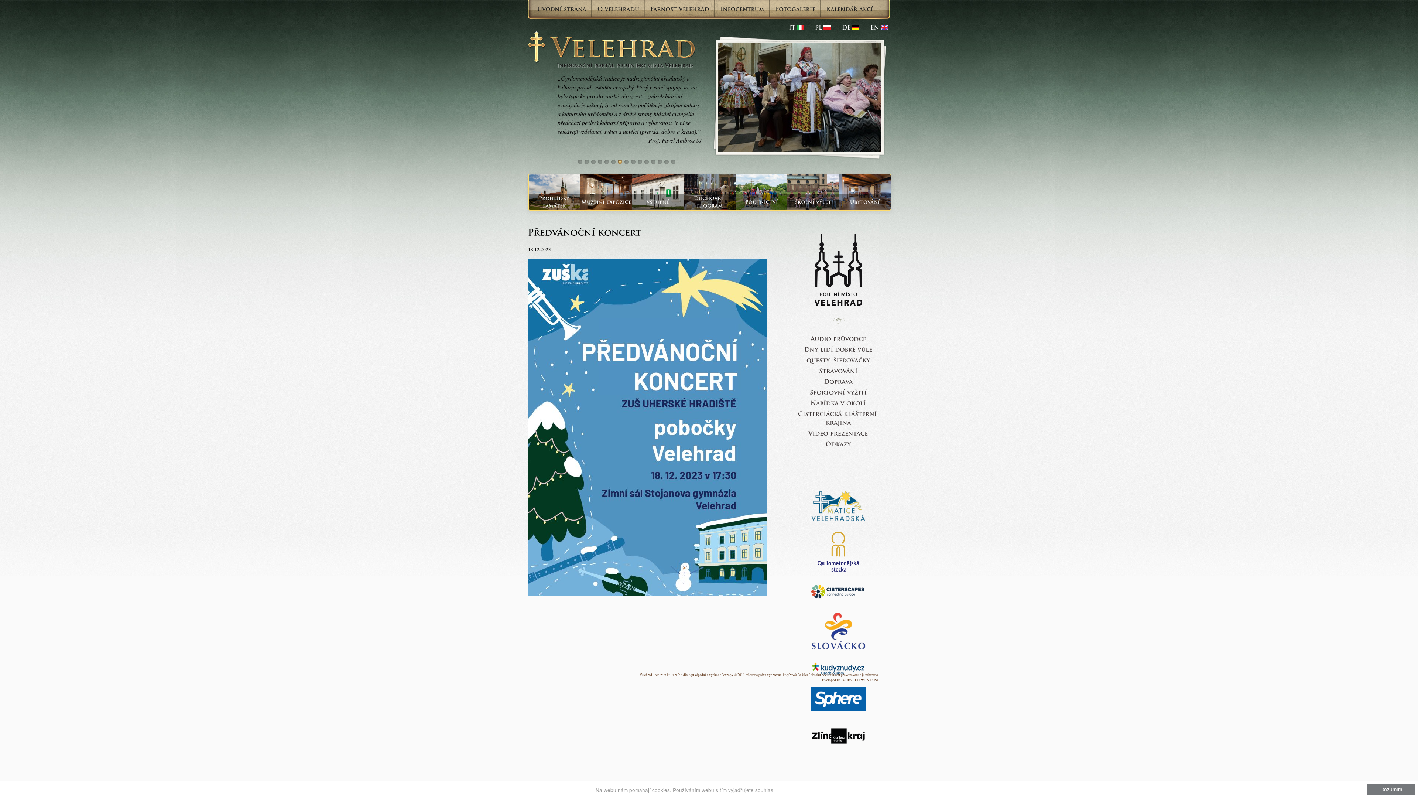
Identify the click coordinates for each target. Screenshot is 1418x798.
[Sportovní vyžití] (838, 392)
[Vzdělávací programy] (813, 202)
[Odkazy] (838, 443)
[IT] (796, 27)
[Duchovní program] (710, 202)
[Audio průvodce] (838, 338)
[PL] (823, 27)
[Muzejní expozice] (606, 202)
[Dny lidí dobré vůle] (838, 349)
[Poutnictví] (761, 202)
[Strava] (838, 370)
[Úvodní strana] (561, 9)
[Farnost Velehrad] (679, 9)
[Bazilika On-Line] (838, 433)
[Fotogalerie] (795, 9)
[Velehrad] (879, 27)
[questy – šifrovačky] (838, 360)
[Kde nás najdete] (838, 381)
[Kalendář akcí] (849, 9)
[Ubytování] (865, 202)
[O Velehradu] (618, 9)
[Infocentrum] (742, 9)
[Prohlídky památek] (554, 202)
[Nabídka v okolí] (838, 402)
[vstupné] (658, 202)
